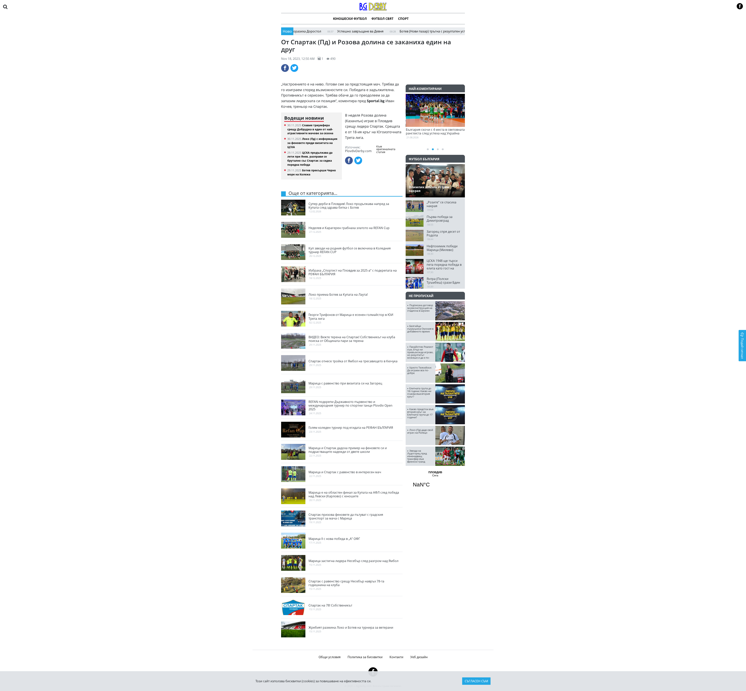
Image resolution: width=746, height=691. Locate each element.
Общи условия (330, 657)
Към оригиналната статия (385, 149)
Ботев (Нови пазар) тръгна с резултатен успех (400, 31)
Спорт (403, 19)
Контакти (396, 657)
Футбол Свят (382, 19)
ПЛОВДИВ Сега (435, 481)
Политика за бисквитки (365, 657)
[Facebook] (285, 68)
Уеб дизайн (419, 657)
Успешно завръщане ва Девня (327, 31)
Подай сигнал (742, 348)
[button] (5, 6)
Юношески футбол (350, 19)
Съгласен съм (476, 681)
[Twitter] (294, 68)
